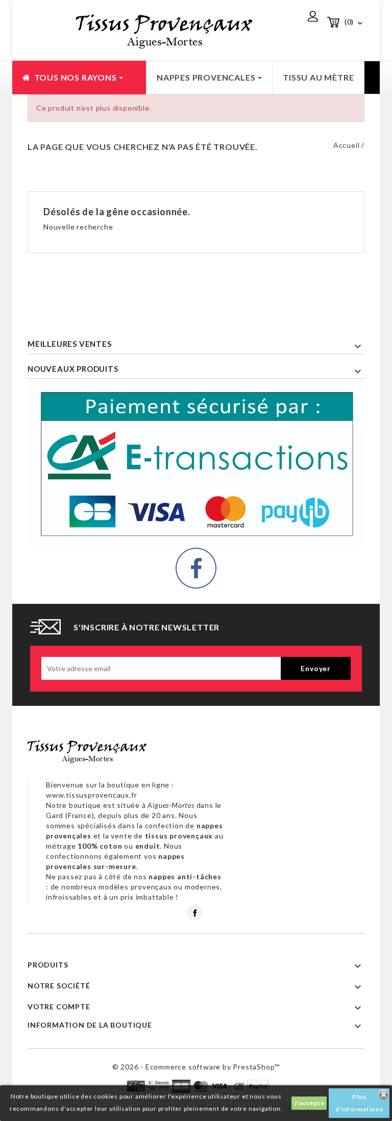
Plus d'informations (359, 1103)
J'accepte (309, 1103)
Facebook (194, 912)
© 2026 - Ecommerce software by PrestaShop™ (196, 1066)
